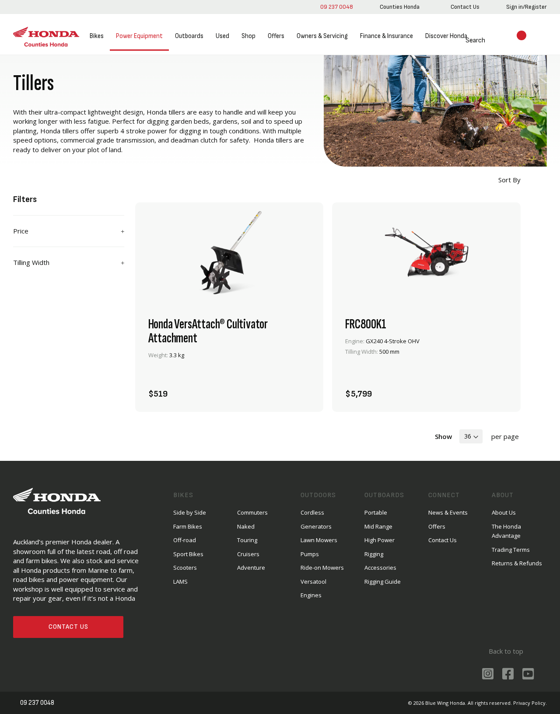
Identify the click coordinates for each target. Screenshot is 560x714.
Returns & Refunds (517, 563)
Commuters (252, 512)
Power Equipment (139, 36)
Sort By (509, 179)
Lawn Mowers (319, 540)
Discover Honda (446, 36)
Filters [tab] (25, 199)
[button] (300, 389)
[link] (400, 7)
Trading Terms (511, 550)
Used (222, 36)
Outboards (189, 36)
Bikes (97, 36)
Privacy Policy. (530, 703)
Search (475, 40)
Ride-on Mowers (322, 567)
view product (229, 365)
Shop (249, 36)
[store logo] (46, 37)
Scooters (185, 567)
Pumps (310, 554)
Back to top (506, 651)
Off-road (184, 540)
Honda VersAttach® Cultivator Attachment (208, 331)
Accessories (380, 567)
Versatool (313, 581)
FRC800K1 (365, 324)
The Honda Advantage (506, 531)
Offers (276, 36)
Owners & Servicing (322, 36)
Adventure (251, 567)
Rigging (373, 554)
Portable (375, 512)
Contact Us (68, 627)
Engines (311, 595)
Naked (246, 526)
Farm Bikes (187, 526)
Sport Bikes (188, 554)
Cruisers (248, 554)
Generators (316, 526)
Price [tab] (20, 230)
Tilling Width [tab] (31, 262)
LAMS (180, 581)
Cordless (312, 512)
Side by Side (189, 512)
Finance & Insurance (386, 36)
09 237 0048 (336, 6)
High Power (379, 540)
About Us (504, 512)
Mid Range (378, 526)
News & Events (448, 512)
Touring (247, 540)
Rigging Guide (382, 581)
